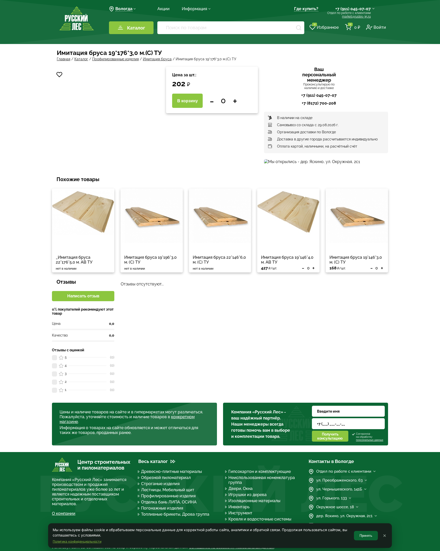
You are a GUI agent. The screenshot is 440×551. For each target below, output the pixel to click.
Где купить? (306, 8)
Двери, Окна (240, 488)
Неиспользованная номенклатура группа (261, 480)
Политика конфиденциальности (77, 541)
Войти (380, 27)
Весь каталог (153, 461)
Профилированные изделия (168, 496)
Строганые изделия (160, 483)
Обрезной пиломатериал (166, 477)
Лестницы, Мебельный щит (167, 489)
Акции (163, 8)
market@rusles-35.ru (356, 16)
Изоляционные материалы (254, 500)
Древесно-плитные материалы (171, 471)
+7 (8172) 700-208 (319, 103)
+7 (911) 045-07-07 (353, 8)
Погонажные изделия (162, 508)
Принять (366, 536)
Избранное (326, 27)
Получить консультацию (330, 436)
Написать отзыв (83, 296)
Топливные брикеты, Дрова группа (175, 514)
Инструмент (240, 513)
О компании (63, 513)
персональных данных (369, 440)
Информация (194, 8)
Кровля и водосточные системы (259, 519)
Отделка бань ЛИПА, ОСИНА (169, 502)
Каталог (136, 28)
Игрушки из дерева (247, 494)
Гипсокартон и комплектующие (259, 471)
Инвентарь (239, 506)
